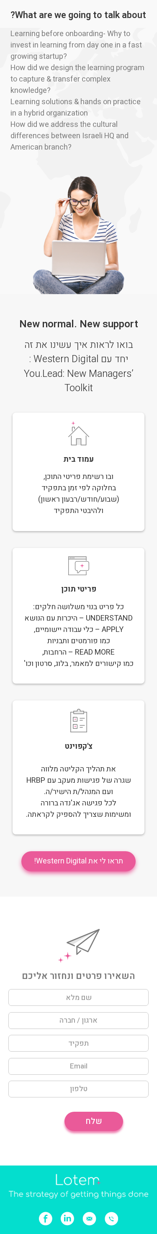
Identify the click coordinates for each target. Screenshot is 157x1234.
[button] (78, 861)
